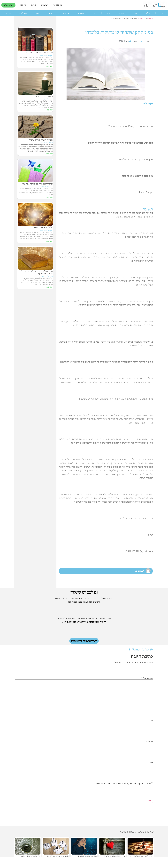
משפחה (81, 13)
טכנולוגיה (23, 13)
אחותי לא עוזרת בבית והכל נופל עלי (37, 183)
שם (150, 720)
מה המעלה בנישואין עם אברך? (39, 52)
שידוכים (66, 13)
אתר (151, 762)
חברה (121, 13)
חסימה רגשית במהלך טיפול (41, 140)
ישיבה (108, 13)
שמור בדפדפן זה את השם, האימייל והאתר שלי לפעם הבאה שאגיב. (123, 783)
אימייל (149, 741)
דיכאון (38, 13)
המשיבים (44, 5)
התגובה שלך (147, 678)
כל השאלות (57, 5)
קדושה (52, 13)
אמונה (134, 13)
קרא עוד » (49, 66)
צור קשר (23, 5)
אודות (33, 5)
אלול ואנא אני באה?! (43, 227)
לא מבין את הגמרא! (44, 96)
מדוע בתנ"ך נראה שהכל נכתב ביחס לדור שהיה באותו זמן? (35, 272)
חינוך (95, 13)
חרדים (8, 13)
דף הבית (150, 19)
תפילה (148, 13)
